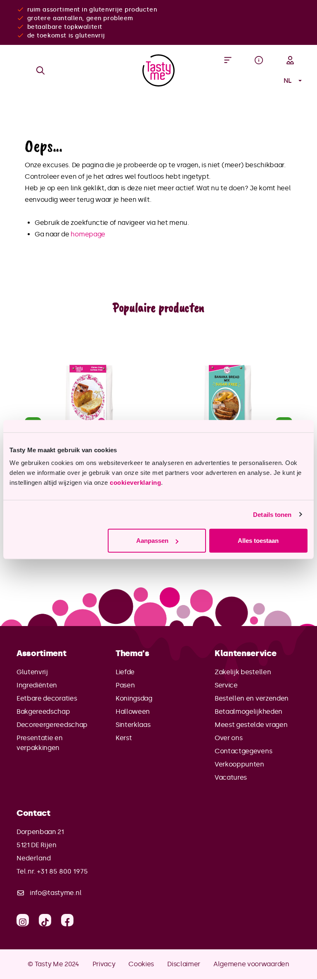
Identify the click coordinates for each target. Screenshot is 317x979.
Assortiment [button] (41, 653)
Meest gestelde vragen (251, 725)
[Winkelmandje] (258, 80)
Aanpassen (152, 540)
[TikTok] (45, 920)
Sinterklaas (133, 725)
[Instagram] (23, 920)
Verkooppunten (239, 764)
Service (226, 685)
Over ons (228, 738)
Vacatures (231, 777)
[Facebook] (67, 920)
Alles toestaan (258, 540)
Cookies (141, 964)
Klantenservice (246, 653)
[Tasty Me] (158, 70)
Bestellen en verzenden (252, 698)
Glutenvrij (32, 672)
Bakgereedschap (43, 711)
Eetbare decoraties (47, 698)
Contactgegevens (243, 751)
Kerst (124, 738)
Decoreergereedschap (52, 725)
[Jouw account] (290, 60)
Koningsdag (134, 698)
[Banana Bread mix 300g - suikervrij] (227, 405)
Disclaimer (183, 964)
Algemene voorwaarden (251, 964)
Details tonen (272, 514)
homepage (88, 234)
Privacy (104, 964)
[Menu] (228, 60)
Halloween (133, 711)
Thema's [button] (132, 653)
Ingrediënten (37, 685)
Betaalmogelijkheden (248, 711)
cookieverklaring (135, 482)
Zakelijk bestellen (243, 672)
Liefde (125, 672)
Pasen (125, 685)
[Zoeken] (40, 70)
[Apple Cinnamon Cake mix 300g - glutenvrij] (89, 405)
